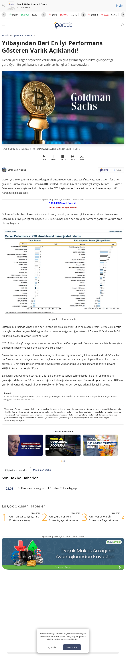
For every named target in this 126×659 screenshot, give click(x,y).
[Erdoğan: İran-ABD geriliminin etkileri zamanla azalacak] (25, 445)
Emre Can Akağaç (17, 169)
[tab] (62, 461)
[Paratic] (63, 25)
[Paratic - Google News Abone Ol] (111, 171)
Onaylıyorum (72, 647)
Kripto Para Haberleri (22, 35)
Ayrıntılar (52, 647)
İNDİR (119, 5)
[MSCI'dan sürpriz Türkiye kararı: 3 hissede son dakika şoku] (63, 445)
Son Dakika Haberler (20, 477)
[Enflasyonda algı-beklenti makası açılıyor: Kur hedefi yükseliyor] (100, 445)
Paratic (5, 35)
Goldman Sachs (42, 470)
